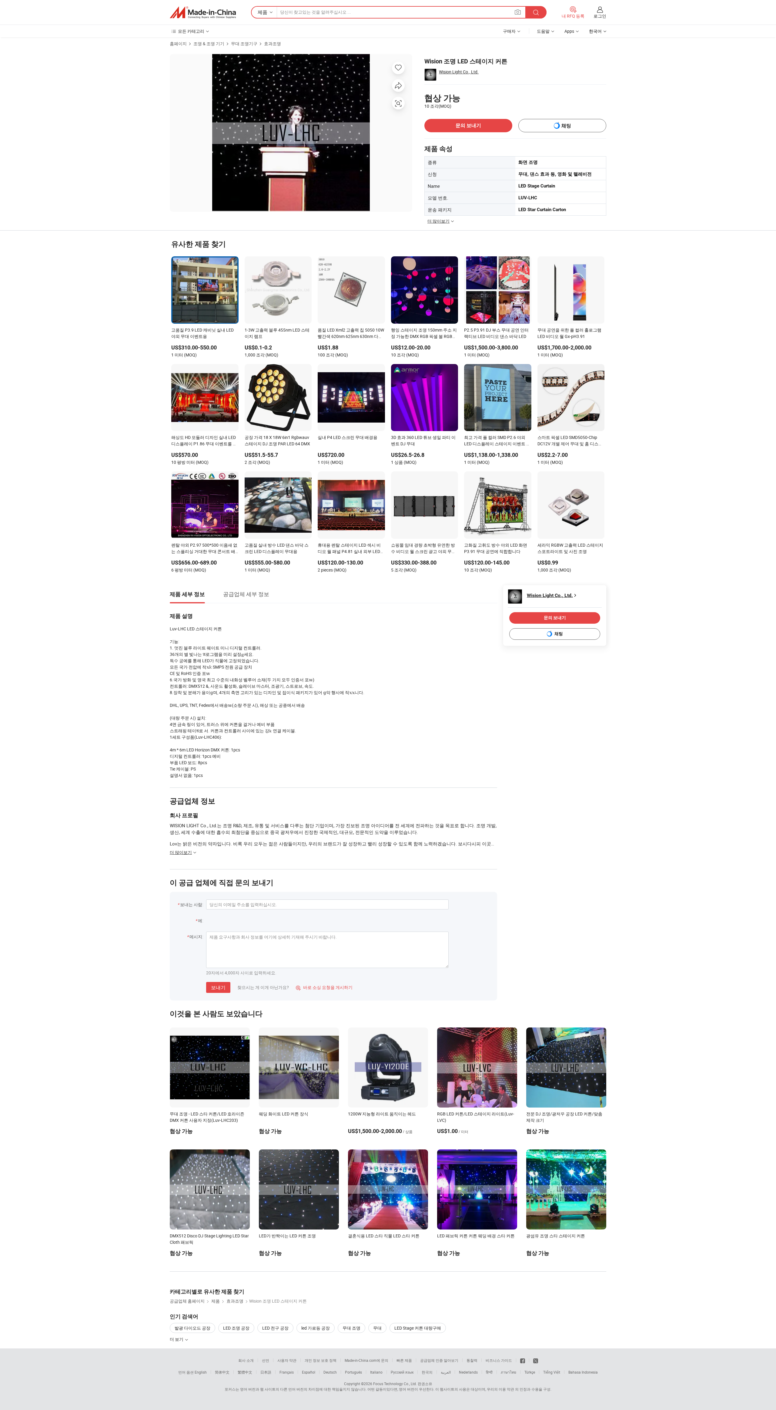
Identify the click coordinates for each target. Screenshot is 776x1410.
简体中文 (222, 1372)
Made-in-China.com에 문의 (366, 1360)
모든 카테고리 (191, 31)
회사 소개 (246, 1360)
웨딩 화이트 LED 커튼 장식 (283, 1114)
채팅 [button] (566, 126)
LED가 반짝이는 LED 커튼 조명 (287, 1236)
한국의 (427, 1372)
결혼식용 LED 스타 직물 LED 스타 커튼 (384, 1236)
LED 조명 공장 (236, 1328)
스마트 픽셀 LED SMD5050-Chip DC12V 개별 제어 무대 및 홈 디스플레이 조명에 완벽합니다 (570, 441)
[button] (518, 12)
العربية (446, 1372)
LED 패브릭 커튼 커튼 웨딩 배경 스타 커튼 (476, 1236)
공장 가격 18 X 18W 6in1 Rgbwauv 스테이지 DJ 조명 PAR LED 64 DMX (277, 440)
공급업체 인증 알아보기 (439, 1360)
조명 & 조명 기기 (208, 43)
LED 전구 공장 (275, 1328)
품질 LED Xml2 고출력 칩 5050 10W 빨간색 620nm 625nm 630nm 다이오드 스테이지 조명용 (351, 333)
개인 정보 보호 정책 (320, 1360)
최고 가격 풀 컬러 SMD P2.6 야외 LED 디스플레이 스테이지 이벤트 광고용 (497, 441)
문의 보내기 (468, 125)
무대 (377, 1328)
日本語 (265, 1372)
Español (308, 1372)
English (201, 1372)
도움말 (543, 31)
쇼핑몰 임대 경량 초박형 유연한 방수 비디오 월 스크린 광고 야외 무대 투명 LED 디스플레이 (423, 548)
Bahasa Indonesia (583, 1372)
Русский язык (402, 1372)
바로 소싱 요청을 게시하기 (324, 987)
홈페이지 (178, 43)
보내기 (218, 987)
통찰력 (472, 1360)
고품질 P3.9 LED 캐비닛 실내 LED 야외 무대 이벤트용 (202, 333)
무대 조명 (351, 1328)
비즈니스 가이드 (499, 1360)
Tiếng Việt (551, 1372)
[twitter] (535, 1360)
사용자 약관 (286, 1360)
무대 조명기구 (244, 43)
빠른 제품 (404, 1360)
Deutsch (330, 1372)
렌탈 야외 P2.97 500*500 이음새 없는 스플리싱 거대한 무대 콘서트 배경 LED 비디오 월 (204, 548)
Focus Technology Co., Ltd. (395, 1383)
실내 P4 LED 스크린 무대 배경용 (347, 437)
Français (286, 1372)
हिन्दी (489, 1372)
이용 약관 (506, 1389)
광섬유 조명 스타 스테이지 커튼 (555, 1236)
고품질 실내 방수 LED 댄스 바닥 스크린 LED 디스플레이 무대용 (277, 548)
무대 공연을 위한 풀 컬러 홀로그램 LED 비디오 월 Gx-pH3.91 (569, 333)
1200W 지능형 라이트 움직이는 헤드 (382, 1114)
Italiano (376, 1372)
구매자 (509, 31)
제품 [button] (262, 12)
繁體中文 (245, 1372)
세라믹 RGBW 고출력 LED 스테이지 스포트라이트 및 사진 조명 (570, 548)
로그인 (600, 16)
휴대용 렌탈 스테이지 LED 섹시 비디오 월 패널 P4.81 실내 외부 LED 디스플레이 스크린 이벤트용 (349, 548)
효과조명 (272, 43)
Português (353, 1372)
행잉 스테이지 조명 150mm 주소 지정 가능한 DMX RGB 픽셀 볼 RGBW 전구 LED (424, 333)
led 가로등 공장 (315, 1328)
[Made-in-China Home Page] (203, 12)
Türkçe (529, 1372)
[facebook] (522, 1360)
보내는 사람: (191, 904)
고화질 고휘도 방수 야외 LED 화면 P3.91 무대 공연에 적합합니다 (495, 548)
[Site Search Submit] (536, 12)
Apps (569, 31)
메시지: (196, 936)
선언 (265, 1360)
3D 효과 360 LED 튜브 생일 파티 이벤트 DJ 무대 (423, 440)
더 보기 (177, 1339)
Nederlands (468, 1372)
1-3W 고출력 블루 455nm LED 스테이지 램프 (277, 333)
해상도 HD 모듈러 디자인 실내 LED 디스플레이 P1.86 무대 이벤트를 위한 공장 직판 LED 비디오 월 (204, 441)
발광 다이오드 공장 (192, 1328)
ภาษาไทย (508, 1372)
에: (200, 920)
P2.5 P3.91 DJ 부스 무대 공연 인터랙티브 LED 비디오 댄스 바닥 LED (496, 333)
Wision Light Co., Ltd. (459, 72)
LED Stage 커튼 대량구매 (417, 1328)
